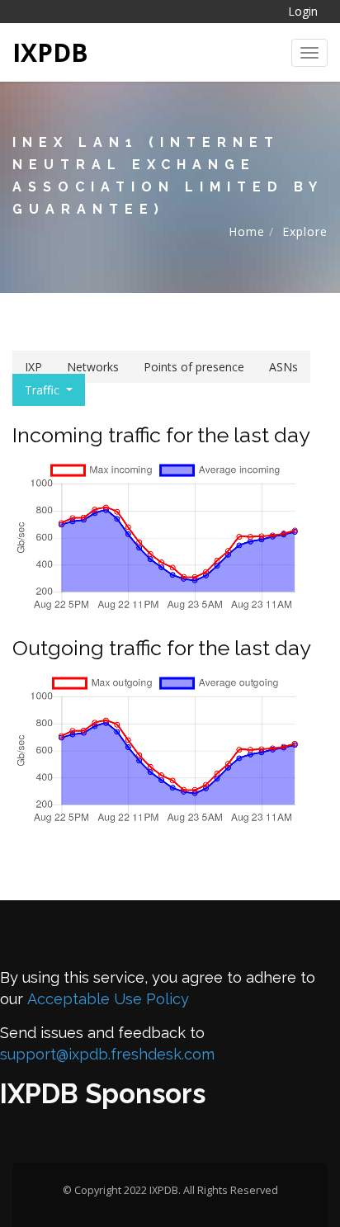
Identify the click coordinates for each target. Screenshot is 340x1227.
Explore (305, 231)
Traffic (42, 390)
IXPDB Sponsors (102, 1094)
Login (303, 11)
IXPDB (50, 52)
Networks (93, 367)
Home (247, 231)
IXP (33, 367)
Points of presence (194, 367)
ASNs (283, 367)
